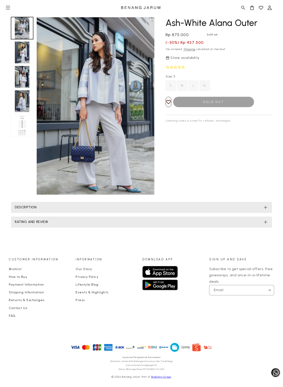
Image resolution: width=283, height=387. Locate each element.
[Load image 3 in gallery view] (22, 77)
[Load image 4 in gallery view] (22, 101)
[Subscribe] (269, 290)
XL (205, 85)
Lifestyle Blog (87, 284)
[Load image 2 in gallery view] (22, 52)
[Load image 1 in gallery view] (22, 28)
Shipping (189, 49)
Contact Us (18, 308)
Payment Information (26, 284)
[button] (8, 8)
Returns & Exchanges (27, 300)
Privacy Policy (87, 277)
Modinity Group (161, 376)
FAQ (12, 316)
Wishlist (15, 269)
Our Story (84, 269)
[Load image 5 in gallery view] (22, 125)
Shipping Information (26, 292)
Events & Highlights (92, 292)
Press (80, 300)
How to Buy (18, 277)
